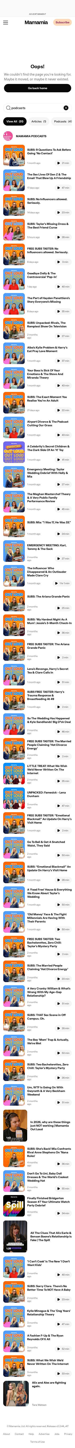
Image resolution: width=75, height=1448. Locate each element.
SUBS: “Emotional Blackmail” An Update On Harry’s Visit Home (49, 868)
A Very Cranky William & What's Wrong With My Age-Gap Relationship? (48, 992)
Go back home (37, 88)
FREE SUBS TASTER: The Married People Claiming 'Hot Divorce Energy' (49, 744)
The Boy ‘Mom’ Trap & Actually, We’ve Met (48, 1041)
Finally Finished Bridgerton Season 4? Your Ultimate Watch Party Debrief (48, 1201)
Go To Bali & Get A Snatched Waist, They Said (46, 843)
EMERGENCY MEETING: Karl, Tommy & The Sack (46, 547)
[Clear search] (66, 107)
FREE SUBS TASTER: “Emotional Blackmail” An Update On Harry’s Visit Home (49, 819)
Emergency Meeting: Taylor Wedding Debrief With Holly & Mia (47, 473)
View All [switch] (14, 121)
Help (31, 1433)
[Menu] (6, 22)
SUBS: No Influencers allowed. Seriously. (47, 201)
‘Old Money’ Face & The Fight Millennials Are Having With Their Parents (47, 918)
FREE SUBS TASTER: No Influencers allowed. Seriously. (47, 250)
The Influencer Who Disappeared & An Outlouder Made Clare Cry (46, 571)
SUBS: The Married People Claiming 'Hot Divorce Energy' (47, 967)
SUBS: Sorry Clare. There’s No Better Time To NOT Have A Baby (49, 1287)
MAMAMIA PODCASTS (31, 136)
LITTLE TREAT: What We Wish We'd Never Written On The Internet (47, 769)
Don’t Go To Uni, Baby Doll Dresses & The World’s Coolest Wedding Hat (47, 1177)
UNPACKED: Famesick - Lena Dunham (46, 794)
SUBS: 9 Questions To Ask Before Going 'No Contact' (49, 151)
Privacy (68, 1433)
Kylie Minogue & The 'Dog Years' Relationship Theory (49, 1312)
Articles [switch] (38, 121)
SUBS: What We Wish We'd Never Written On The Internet (48, 1362)
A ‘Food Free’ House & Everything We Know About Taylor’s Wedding (49, 893)
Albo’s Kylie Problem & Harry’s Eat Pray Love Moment (47, 349)
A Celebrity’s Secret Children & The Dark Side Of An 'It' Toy (48, 448)
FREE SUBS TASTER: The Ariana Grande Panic (48, 646)
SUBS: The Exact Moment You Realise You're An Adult (47, 398)
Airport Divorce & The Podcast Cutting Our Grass (47, 423)
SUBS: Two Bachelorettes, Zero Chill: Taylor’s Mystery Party (47, 1066)
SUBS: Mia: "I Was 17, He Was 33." (49, 522)
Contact (19, 1433)
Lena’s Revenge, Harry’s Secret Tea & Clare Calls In (47, 670)
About (6, 1433)
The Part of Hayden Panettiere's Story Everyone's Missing (48, 299)
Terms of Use (37, 1441)
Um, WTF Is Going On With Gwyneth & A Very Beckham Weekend (46, 1091)
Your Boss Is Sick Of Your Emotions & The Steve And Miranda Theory (45, 374)
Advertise (44, 1433)
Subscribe (62, 22)
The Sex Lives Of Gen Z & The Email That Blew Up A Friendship (49, 176)
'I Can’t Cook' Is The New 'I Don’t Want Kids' (48, 1263)
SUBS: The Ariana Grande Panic (48, 596)
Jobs (56, 1433)
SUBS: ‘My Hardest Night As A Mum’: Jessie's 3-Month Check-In (49, 621)
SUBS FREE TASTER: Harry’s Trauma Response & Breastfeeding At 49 (45, 695)
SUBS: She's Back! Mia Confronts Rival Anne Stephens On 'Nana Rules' (49, 1152)
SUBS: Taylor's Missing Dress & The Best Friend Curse (48, 225)
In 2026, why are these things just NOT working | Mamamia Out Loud (50, 1125)
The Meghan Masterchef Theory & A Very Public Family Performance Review (49, 497)
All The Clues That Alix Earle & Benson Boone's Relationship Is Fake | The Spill (51, 1236)
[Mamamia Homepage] (36, 22)
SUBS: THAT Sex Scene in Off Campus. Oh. (46, 1016)
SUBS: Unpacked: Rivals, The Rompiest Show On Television (47, 324)
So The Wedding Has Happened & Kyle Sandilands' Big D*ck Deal (49, 720)
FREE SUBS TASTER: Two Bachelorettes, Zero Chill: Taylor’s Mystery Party (44, 942)
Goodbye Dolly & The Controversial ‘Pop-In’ (42, 275)
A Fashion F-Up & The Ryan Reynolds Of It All (45, 1337)
